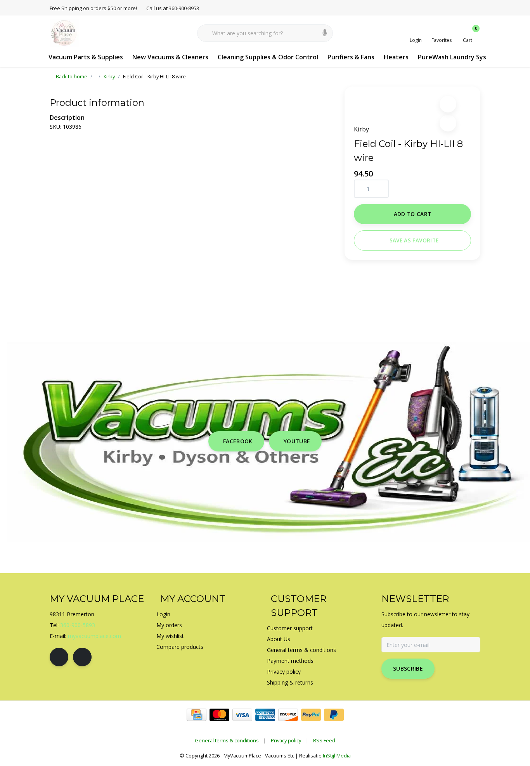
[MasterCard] (219, 715)
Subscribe (408, 668)
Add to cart (412, 214)
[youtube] (82, 657)
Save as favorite (414, 240)
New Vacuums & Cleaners (170, 57)
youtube (297, 441)
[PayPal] (311, 715)
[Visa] (242, 715)
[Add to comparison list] (448, 123)
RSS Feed (324, 740)
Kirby (361, 129)
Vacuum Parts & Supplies (85, 57)
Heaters (396, 57)
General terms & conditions (227, 740)
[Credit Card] (196, 715)
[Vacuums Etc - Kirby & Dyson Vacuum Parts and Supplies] (64, 32)
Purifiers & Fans (350, 57)
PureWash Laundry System (458, 57)
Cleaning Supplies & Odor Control (268, 57)
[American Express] (265, 715)
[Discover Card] (288, 715)
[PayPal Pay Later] (334, 715)
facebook (238, 441)
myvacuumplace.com (94, 636)
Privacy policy (286, 740)
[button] (448, 104)
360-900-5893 (77, 625)
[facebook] (59, 657)
